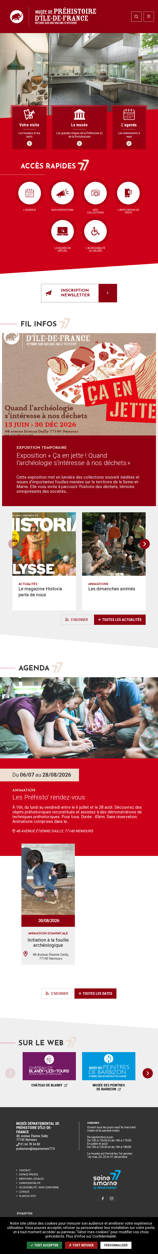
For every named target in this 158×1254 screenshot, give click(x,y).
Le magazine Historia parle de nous (40, 591)
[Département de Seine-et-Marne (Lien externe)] (107, 1188)
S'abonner (74, 621)
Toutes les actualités (122, 619)
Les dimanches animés (111, 588)
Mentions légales (31, 1178)
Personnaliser (116, 1245)
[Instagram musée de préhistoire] (111, 1198)
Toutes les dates (97, 993)
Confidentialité (30, 1183)
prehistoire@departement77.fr (35, 1149)
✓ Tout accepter (44, 1245)
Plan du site (27, 1196)
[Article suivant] (144, 544)
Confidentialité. (104, 1236)
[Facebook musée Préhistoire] (102, 1198)
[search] (136, 17)
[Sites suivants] (148, 1073)
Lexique (24, 1191)
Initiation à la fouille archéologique (48, 942)
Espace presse (28, 1174)
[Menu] (149, 17)
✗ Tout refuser (81, 1245)
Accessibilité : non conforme (39, 1187)
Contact (25, 1170)
